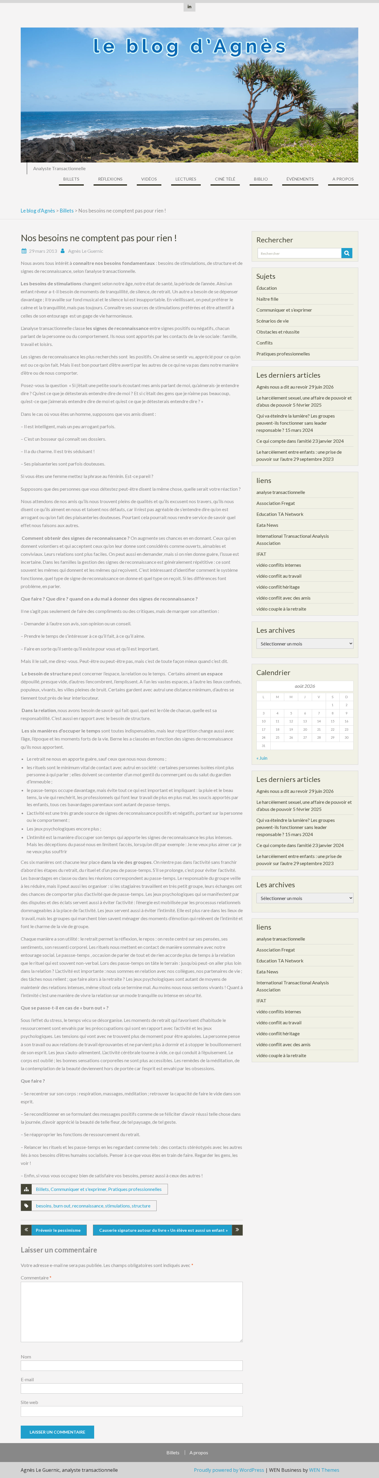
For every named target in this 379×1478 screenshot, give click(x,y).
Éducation (266, 288)
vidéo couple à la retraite (281, 608)
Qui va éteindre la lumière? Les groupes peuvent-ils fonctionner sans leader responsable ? (295, 423)
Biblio (261, 178)
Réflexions (110, 178)
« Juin (261, 758)
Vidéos (149, 178)
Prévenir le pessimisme (58, 1230)
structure (141, 1205)
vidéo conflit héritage (278, 587)
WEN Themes (324, 1470)
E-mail (27, 1379)
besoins (44, 1205)
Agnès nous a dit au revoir (282, 386)
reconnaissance (87, 1205)
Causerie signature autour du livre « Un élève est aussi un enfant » (163, 1230)
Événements (300, 178)
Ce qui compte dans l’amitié (283, 441)
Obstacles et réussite (277, 331)
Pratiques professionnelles (135, 1189)
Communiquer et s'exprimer (78, 1189)
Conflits (264, 342)
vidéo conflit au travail (278, 576)
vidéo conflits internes (278, 565)
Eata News (267, 525)
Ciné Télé (225, 178)
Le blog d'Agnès (38, 210)
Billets (71, 178)
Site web (29, 1402)
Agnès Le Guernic (85, 251)
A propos (343, 178)
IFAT (261, 554)
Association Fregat (275, 503)
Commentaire (36, 1277)
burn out (61, 1205)
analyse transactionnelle (280, 492)
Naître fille (267, 299)
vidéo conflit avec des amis (283, 597)
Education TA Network (279, 514)
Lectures (186, 178)
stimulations (117, 1205)
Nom (26, 1356)
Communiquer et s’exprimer (284, 310)
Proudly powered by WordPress (229, 1470)
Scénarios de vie (272, 320)
